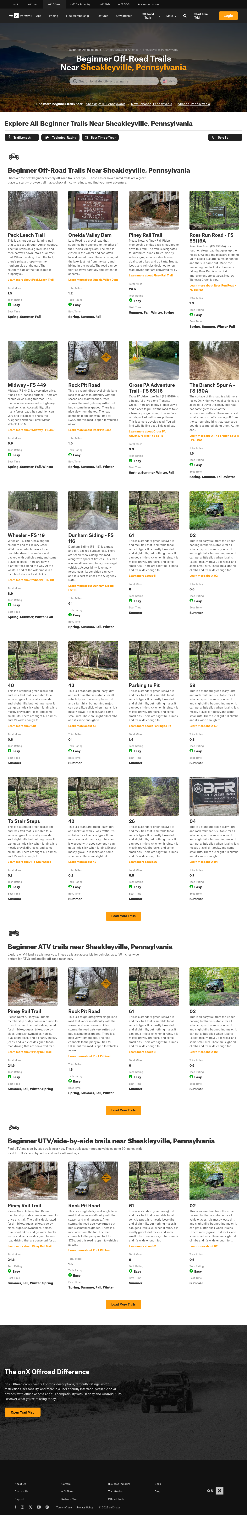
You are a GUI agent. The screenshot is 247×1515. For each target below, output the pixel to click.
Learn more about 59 (214, 703)
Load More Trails (123, 916)
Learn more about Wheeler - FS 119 (33, 560)
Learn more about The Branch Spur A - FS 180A (214, 410)
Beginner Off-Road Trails (85, 49)
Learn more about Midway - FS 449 (33, 410)
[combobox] (117, 81)
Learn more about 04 (214, 839)
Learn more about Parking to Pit (154, 703)
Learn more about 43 (93, 703)
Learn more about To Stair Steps (33, 839)
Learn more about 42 (93, 839)
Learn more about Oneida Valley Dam (93, 260)
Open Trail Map (22, 1412)
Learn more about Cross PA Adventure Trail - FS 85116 (154, 410)
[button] (22, 137)
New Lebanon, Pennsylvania (151, 104)
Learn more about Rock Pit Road (93, 410)
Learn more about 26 (154, 839)
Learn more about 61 (154, 560)
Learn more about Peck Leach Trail (33, 260)
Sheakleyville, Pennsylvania (105, 104)
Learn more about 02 (214, 560)
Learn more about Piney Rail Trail (154, 260)
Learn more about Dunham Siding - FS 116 (93, 560)
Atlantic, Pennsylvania (194, 104)
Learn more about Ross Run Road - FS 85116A (214, 260)
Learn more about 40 (33, 703)
